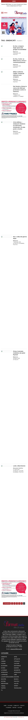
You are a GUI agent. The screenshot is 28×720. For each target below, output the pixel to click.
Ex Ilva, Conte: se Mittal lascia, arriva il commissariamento (19, 60)
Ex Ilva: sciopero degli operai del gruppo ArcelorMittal (19, 47)
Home (5, 705)
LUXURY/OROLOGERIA (7, 676)
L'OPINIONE (4, 674)
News (14, 1)
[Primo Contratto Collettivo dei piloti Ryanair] (6, 406)
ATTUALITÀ (15, 243)
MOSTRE (16, 676)
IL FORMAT (21, 96)
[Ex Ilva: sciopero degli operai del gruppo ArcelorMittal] (2, 46)
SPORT (16, 685)
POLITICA (15, 54)
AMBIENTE (4, 656)
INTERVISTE (17, 672)
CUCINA (3, 663)
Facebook (8, 707)
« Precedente (7, 603)
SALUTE (16, 683)
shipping (3, 685)
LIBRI (15, 674)
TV (2, 690)
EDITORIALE (17, 665)
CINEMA (3, 661)
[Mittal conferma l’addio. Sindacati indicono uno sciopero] (2, 71)
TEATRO (3, 688)
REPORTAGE (4, 683)
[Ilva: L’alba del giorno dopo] (6, 291)
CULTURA (21, 470)
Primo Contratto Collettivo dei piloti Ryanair (19, 353)
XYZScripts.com (21, 717)
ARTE (15, 656)
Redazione (15, 51)
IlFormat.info (18, 710)
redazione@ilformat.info (16, 649)
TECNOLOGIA (17, 688)
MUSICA (16, 679)
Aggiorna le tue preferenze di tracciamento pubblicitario (14, 712)
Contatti (22, 705)
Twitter (14, 707)
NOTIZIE (3, 681)
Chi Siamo (10, 705)
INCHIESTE (17, 670)
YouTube (20, 707)
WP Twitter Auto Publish (8, 717)
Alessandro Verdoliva (18, 468)
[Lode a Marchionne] (6, 521)
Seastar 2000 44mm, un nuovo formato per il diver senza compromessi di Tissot (14, 5)
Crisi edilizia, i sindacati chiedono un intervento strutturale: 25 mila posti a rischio (19, 125)
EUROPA (16, 668)
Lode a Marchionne (19, 466)
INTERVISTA (4, 672)
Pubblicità (16, 705)
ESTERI (3, 668)
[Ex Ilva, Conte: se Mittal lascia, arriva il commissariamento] (2, 59)
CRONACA (15, 96)
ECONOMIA (15, 133)
